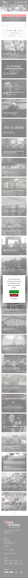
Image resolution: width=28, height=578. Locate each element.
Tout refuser (14, 295)
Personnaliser (14, 298)
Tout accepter (14, 292)
